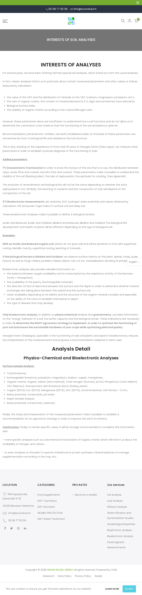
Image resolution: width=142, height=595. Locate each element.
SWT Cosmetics (47, 501)
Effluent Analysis (117, 507)
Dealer (98, 576)
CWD (114, 570)
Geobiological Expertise (121, 524)
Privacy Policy (83, 576)
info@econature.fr (85, 9)
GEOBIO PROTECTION (50, 513)
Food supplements (48, 494)
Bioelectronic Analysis (120, 536)
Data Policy (64, 576)
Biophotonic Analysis (119, 530)
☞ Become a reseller (84, 494)
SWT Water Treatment (51, 519)
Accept (129, 588)
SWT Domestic (46, 507)
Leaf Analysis (115, 501)
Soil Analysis (114, 494)
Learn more (112, 589)
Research (48, 576)
